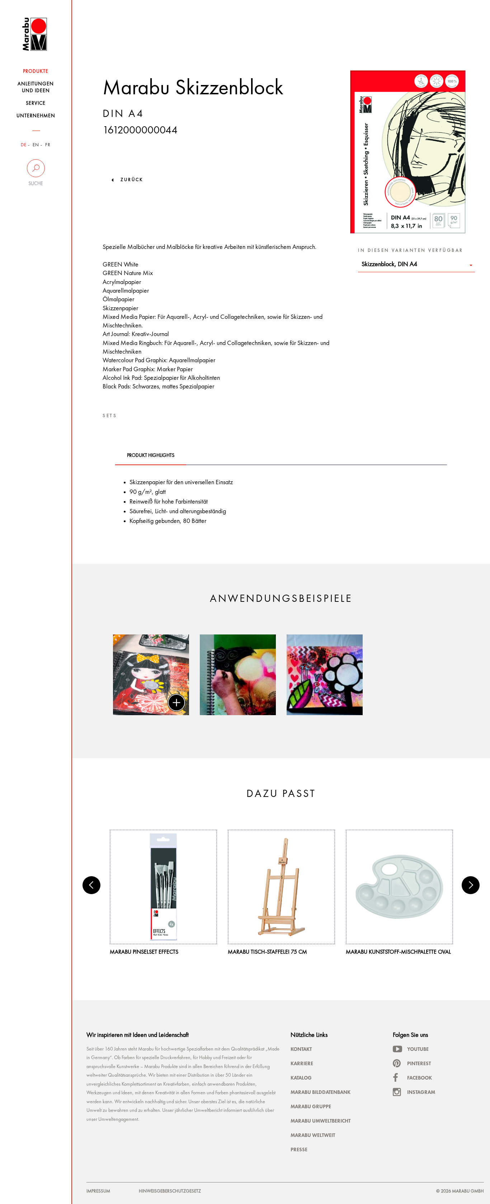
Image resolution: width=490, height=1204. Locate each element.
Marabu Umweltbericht (320, 1121)
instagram (421, 1092)
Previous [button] (91, 885)
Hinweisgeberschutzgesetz (170, 1191)
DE (24, 145)
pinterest (419, 1063)
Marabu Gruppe (311, 1106)
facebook (419, 1077)
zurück (132, 180)
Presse (299, 1149)
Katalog (301, 1078)
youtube (418, 1049)
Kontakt (301, 1049)
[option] (151, 674)
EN (36, 145)
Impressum (98, 1191)
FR (48, 145)
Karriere (302, 1063)
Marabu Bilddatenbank (320, 1092)
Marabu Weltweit (313, 1135)
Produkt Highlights (150, 455)
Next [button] (471, 885)
